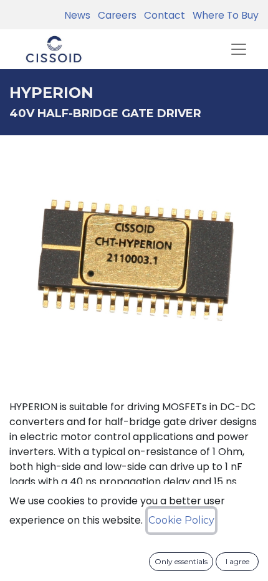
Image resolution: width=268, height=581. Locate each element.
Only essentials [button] (181, 561)
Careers (114, 15)
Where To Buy (223, 15)
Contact (162, 15)
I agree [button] (237, 561)
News (77, 15)
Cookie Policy (181, 520)
